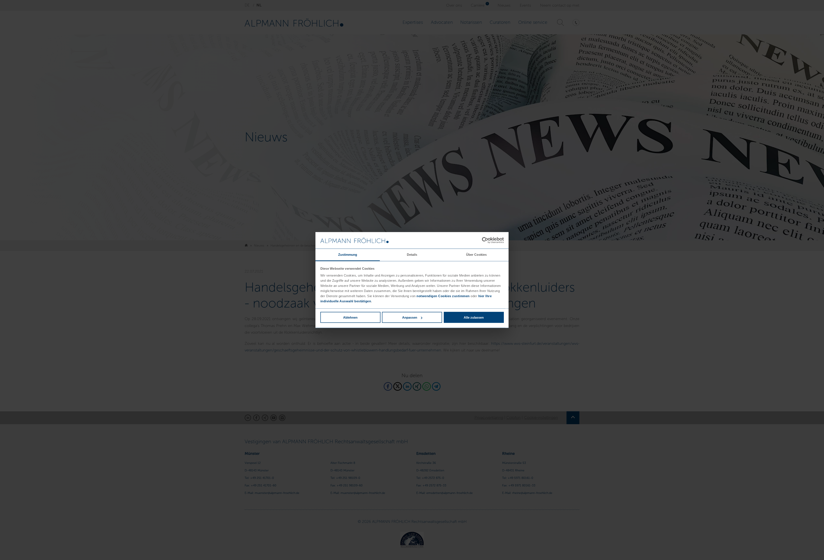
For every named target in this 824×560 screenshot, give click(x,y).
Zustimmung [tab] (347, 254)
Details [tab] (412, 254)
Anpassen (409, 317)
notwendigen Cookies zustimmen (443, 296)
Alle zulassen (474, 317)
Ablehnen (350, 317)
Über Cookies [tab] (476, 254)
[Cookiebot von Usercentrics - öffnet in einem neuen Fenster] (485, 240)
